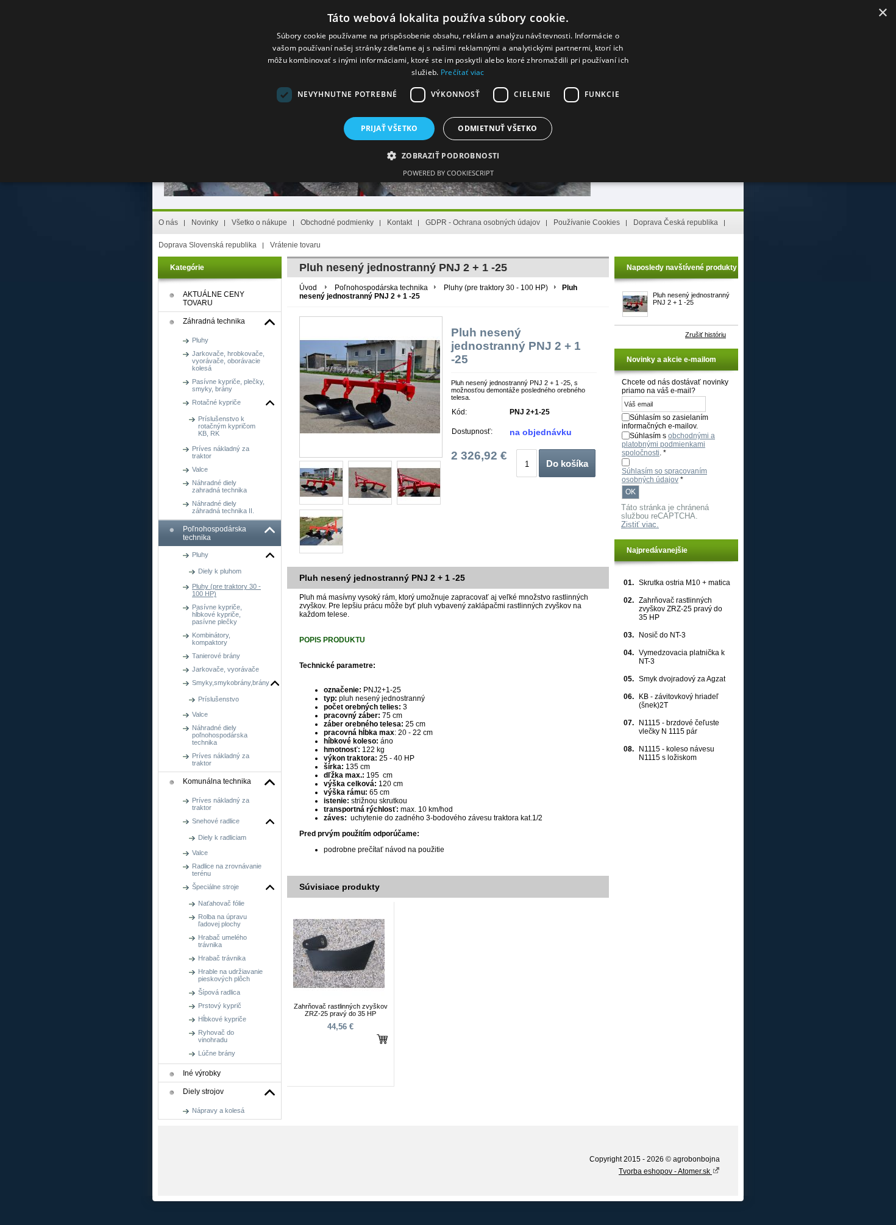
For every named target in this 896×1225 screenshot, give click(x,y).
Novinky (204, 222)
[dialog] (448, 91)
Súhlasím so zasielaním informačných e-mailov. (665, 421)
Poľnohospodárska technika (381, 287)
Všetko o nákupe (259, 222)
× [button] (882, 13)
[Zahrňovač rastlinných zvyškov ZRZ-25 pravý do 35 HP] (339, 997)
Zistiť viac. (640, 524)
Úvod (308, 287)
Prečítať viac (463, 72)
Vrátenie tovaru (295, 245)
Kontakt (399, 222)
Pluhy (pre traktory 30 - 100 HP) (496, 287)
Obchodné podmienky (337, 222)
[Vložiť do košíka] (382, 1038)
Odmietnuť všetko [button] (497, 128)
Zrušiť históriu (705, 334)
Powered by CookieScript (448, 172)
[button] (447, 155)
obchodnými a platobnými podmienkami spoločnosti (668, 444)
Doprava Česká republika (675, 222)
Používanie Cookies (586, 222)
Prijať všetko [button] (389, 128)
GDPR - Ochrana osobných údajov (482, 222)
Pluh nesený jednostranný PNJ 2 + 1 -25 (691, 298)
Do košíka (567, 463)
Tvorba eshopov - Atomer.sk (665, 1171)
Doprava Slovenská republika (207, 245)
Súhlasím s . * (668, 444)
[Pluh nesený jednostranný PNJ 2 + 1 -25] (321, 483)
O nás (168, 222)
